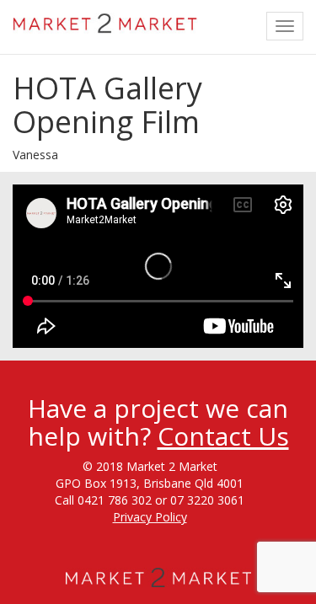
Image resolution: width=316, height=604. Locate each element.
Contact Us (223, 436)
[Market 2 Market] (105, 21)
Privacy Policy (150, 517)
